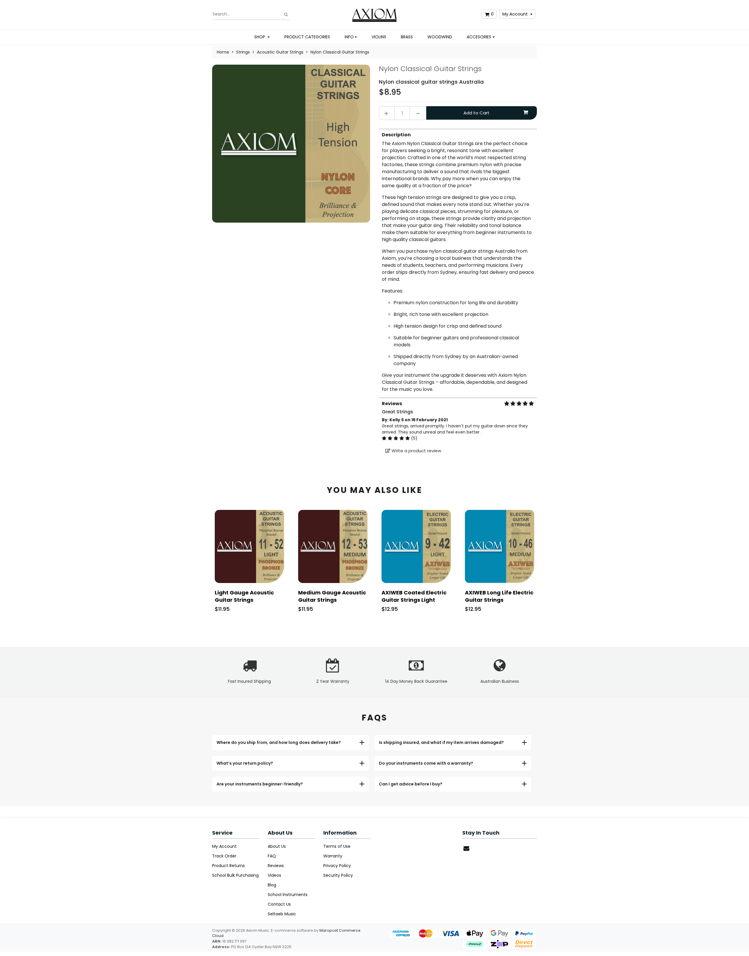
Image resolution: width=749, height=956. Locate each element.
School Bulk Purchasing (235, 875)
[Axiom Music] (374, 14)
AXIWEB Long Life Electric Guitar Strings (499, 596)
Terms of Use (337, 846)
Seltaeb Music (282, 914)
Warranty (332, 856)
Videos (274, 875)
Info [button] (349, 37)
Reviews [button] (392, 403)
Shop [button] (260, 37)
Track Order (224, 856)
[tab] (458, 261)
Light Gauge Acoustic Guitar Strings (244, 596)
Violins (379, 37)
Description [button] (396, 134)
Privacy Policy (337, 866)
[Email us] (466, 848)
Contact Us (279, 904)
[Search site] (286, 14)
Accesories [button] (479, 37)
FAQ (272, 856)
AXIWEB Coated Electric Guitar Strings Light (414, 596)
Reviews (276, 866)
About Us (277, 846)
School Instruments (287, 894)
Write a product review (415, 451)
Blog (272, 885)
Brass (407, 37)
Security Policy (338, 875)
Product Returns (228, 866)
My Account (515, 14)
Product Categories (307, 37)
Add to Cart (476, 113)
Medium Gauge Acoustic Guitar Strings (332, 596)
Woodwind (439, 37)
